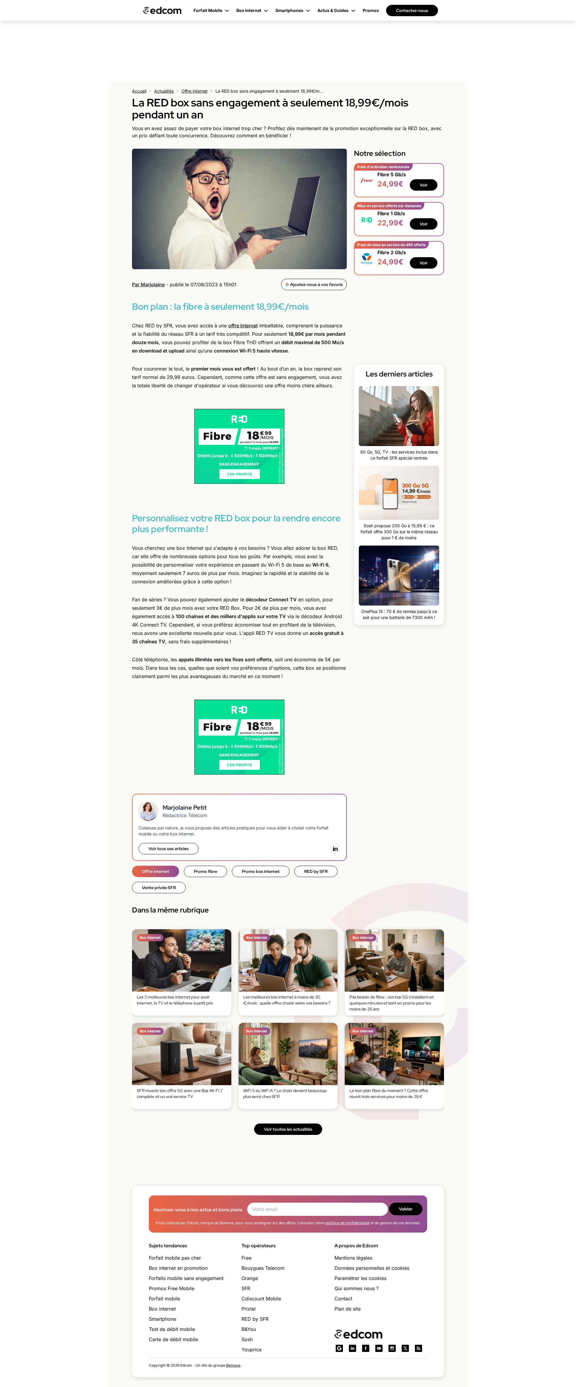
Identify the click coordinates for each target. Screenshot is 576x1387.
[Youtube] (379, 1348)
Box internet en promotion (178, 1268)
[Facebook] (365, 1348)
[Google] (339, 1348)
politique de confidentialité (347, 1223)
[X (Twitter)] (405, 1348)
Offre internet (195, 91)
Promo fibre (205, 871)
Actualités (164, 91)
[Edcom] (162, 10)
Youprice (252, 1350)
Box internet (162, 1309)
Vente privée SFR (159, 887)
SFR (246, 1288)
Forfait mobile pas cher (175, 1258)
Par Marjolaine (148, 284)
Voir (424, 185)
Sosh (247, 1339)
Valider (405, 1209)
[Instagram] (392, 1348)
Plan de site (347, 1309)
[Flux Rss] (418, 1348)
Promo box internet (261, 871)
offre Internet (243, 326)
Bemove (233, 1365)
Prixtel (249, 1309)
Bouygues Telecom (263, 1268)
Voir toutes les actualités (288, 1129)
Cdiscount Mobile (261, 1299)
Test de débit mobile (172, 1329)
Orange (250, 1278)
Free (246, 1258)
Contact (343, 1299)
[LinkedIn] (335, 848)
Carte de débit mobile (173, 1339)
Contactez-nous (412, 10)
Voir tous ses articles (168, 848)
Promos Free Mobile (171, 1288)
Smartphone (162, 1319)
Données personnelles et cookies (371, 1268)
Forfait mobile (164, 1299)
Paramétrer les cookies (360, 1278)
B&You (249, 1329)
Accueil (139, 91)
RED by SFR (316, 871)
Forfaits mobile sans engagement (186, 1278)
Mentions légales (353, 1258)
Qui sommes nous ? (356, 1288)
